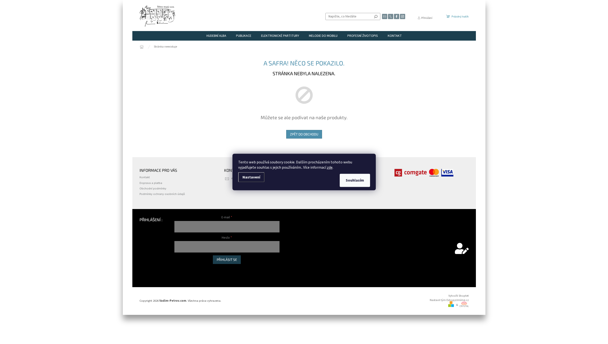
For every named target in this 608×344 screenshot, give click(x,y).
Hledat (376, 16)
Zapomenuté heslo (186, 274)
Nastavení (251, 177)
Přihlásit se (227, 260)
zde (330, 167)
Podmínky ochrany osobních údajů (162, 194)
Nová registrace (184, 269)
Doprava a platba (151, 183)
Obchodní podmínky (153, 188)
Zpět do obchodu (304, 134)
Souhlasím (355, 180)
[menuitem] (216, 36)
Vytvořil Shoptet (458, 296)
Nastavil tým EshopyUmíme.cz (449, 300)
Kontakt (145, 177)
